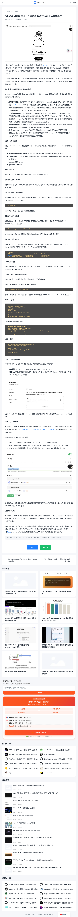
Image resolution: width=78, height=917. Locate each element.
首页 (12, 11)
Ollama (46, 65)
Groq (9, 532)
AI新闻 (16, 11)
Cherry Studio (48, 429)
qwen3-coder (16, 105)
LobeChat (36, 429)
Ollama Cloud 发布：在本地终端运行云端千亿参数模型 (44, 538)
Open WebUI (25, 429)
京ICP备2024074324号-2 (45, 914)
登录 (74, 2)
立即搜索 (39, 692)
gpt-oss (10, 255)
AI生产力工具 (23, 538)
